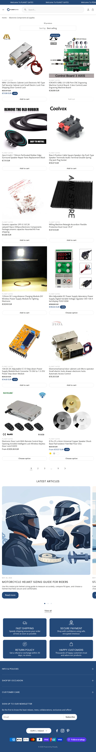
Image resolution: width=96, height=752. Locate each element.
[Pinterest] (68, 730)
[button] (53, 9)
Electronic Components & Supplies (22, 18)
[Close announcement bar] (93, 2)
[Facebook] (57, 730)
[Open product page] (24, 55)
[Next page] (65, 468)
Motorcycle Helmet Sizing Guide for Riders (35, 582)
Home (4, 18)
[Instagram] (62, 730)
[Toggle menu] (3, 9)
